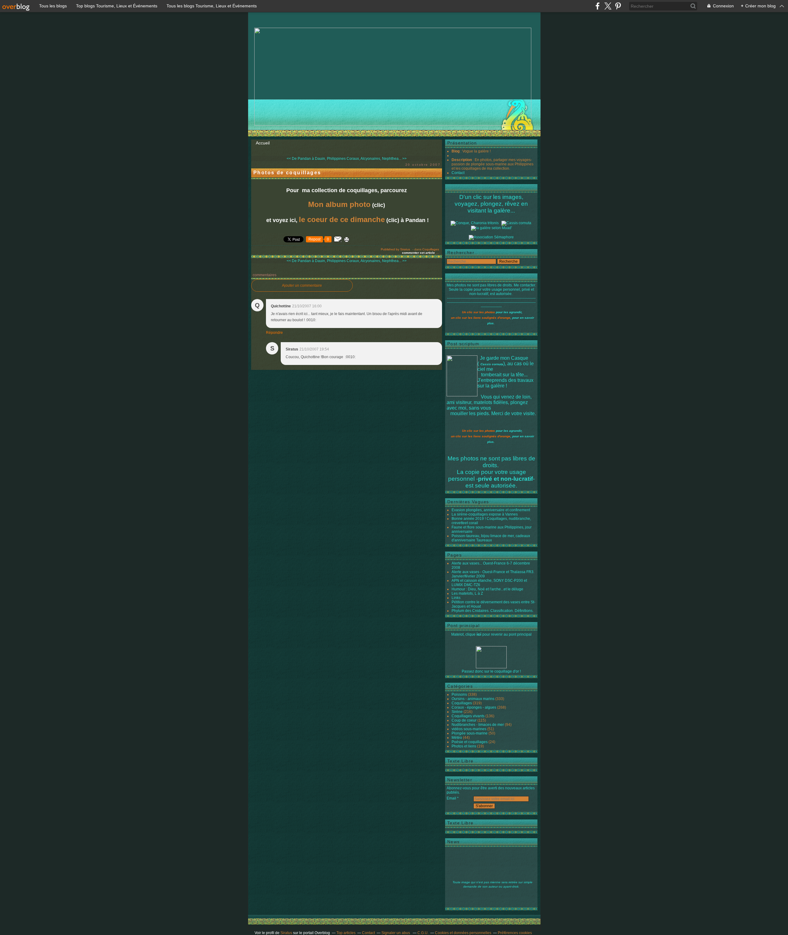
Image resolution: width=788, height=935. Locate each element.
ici (478, 634)
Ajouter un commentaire (302, 285)
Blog (456, 151)
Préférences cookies (515, 933)
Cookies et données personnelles (463, 933)
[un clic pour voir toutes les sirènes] (491, 228)
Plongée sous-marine (470, 733)
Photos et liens (464, 746)
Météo (457, 737)
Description (462, 160)
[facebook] (597, 6)
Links (456, 598)
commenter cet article (419, 252)
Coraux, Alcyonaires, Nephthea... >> (377, 158)
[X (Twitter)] (608, 6)
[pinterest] (618, 6)
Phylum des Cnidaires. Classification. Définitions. (492, 611)
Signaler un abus (396, 933)
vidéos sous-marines (469, 729)
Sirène (457, 712)
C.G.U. (422, 933)
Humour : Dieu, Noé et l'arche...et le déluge (487, 589)
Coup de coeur (464, 720)
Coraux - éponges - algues (474, 707)
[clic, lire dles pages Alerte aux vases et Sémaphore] (491, 237)
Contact (458, 173)
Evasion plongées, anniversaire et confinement (491, 510)
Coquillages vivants (468, 716)
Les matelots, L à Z (467, 593)
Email (451, 798)
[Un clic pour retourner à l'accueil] (516, 223)
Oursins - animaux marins (473, 699)
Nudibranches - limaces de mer (478, 724)
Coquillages (430, 249)
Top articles (346, 933)
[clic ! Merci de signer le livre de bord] (475, 223)
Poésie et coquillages (470, 742)
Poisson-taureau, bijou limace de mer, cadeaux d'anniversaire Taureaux (491, 538)
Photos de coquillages (287, 172)
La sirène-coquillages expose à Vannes (485, 514)
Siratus (286, 933)
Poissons (459, 694)
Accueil (263, 142)
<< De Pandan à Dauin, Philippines (316, 158)
